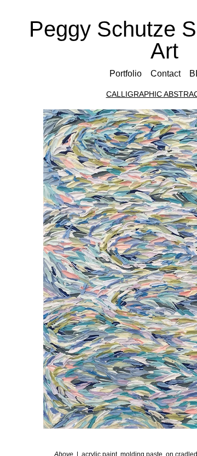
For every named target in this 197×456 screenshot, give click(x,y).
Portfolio (125, 73)
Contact (165, 73)
